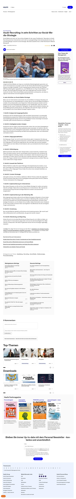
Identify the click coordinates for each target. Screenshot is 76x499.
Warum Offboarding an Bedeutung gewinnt (14, 284)
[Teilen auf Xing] (10, 82)
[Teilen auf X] (6, 82)
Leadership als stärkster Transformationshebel (39, 293)
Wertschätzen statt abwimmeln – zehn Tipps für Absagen (40, 270)
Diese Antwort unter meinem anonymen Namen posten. (16, 330)
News (5, 45)
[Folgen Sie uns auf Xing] (41, 476)
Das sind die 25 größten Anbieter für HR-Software (15, 288)
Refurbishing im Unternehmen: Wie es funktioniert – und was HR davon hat (40, 285)
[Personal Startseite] (6, 7)
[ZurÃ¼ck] (50, 367)
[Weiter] (53, 367)
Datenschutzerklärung (43, 450)
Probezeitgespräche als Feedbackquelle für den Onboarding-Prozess (15, 293)
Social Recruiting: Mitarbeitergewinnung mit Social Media (18, 242)
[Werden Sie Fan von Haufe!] (45, 476)
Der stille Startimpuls (34, 289)
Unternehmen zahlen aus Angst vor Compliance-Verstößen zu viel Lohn (41, 308)
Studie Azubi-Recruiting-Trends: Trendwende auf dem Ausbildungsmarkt (22, 239)
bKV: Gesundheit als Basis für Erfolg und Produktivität (41, 274)
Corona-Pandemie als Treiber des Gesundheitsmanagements (37, 303)
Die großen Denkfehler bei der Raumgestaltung (39, 265)
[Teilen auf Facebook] (8, 82)
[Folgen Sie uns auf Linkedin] (39, 476)
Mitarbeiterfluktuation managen (11, 297)
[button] (70, 7)
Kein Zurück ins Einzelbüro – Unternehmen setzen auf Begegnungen (41, 298)
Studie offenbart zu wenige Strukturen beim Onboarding (14, 307)
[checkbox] (4, 330)
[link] (5, 11)
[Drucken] (52, 46)
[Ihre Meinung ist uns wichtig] (3, 496)
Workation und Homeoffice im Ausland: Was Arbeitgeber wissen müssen (16, 271)
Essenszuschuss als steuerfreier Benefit (13, 276)
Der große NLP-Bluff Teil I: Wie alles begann (14, 302)
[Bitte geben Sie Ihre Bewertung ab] (49, 45)
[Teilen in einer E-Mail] (4, 82)
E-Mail (25, 444)
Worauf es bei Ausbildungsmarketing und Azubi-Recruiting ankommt (21, 244)
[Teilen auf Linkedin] (12, 82)
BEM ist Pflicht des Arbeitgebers (11, 280)
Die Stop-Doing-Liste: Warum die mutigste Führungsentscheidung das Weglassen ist (41, 279)
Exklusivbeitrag (25, 363)
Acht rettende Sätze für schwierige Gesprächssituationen (12, 266)
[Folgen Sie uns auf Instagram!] (43, 476)
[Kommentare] (54, 46)
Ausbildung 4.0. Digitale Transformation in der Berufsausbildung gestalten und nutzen (26, 229)
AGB (41, 448)
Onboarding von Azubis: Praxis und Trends (14, 247)
